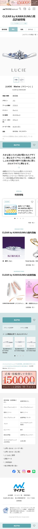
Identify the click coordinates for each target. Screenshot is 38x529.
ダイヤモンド (16, 115)
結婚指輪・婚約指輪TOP (24, 364)
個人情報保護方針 (20, 498)
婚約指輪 (15, 95)
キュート (15, 110)
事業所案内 (27, 495)
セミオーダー (16, 126)
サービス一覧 (18, 495)
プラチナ (15, 105)
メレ (14, 100)
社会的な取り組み (8, 498)
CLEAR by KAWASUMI (13, 366)
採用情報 (19, 501)
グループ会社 (31, 498)
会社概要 (10, 495)
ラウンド (15, 120)
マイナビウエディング (9, 364)
